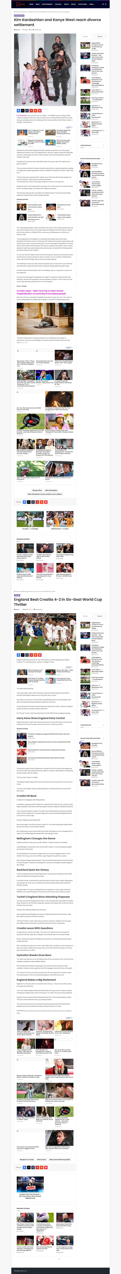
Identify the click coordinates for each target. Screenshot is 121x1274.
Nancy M (17, 29)
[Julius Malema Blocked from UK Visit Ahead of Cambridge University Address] (85, 80)
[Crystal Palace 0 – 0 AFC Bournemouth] (85, 116)
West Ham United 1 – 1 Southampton (98, 99)
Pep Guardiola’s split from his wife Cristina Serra (35, 207)
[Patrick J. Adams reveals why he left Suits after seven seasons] (25, 548)
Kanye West (37, 490)
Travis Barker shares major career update (96, 184)
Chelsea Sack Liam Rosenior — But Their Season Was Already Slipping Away (98, 57)
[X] (23, 110)
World (73, 4)
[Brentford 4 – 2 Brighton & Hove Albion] (85, 124)
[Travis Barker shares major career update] (51, 217)
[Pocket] (40, 110)
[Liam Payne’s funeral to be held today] (64, 548)
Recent (100, 36)
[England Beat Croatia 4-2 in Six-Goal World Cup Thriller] (85, 45)
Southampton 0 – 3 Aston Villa (98, 131)
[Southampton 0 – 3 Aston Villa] (85, 133)
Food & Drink (82, 4)
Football (58, 4)
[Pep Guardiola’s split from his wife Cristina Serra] (22, 207)
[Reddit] (35, 110)
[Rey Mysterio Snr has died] (51, 207)
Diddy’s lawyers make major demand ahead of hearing (25, 576)
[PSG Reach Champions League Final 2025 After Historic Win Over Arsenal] (85, 68)
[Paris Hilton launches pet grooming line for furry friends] (45, 568)
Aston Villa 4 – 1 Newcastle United (97, 91)
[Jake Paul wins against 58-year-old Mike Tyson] (64, 568)
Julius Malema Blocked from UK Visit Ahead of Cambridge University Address (98, 81)
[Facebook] (18, 110)
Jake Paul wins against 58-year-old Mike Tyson (64, 575)
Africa (66, 4)
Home (31, 4)
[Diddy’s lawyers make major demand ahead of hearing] (25, 568)
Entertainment (47, 4)
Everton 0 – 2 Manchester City (97, 106)
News (38, 4)
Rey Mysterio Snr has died (97, 164)
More (91, 4)
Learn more (24, 342)
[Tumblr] (27, 110)
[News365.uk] (20, 4)
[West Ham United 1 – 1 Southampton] (85, 100)
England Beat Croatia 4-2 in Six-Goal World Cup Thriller (98, 45)
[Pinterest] (31, 110)
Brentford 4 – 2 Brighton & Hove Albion (97, 124)
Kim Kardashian (22, 115)
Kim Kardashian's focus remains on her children (45, 494)
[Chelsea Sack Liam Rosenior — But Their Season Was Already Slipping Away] (85, 56)
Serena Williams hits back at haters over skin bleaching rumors (36, 217)
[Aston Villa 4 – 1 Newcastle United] (85, 92)
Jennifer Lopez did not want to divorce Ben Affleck (43, 556)
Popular (85, 36)
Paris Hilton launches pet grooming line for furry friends (44, 576)
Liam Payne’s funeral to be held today (64, 555)
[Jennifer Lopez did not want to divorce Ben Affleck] (45, 548)
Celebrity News (33, 11)
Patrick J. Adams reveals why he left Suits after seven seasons (25, 556)
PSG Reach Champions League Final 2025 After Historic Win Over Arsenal (98, 69)
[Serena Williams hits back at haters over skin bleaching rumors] (22, 217)
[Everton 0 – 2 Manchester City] (85, 108)
